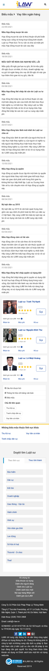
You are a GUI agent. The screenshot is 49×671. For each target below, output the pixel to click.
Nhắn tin (6, 322)
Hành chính (12, 512)
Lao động (11, 536)
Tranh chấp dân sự (13, 413)
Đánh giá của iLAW (24, 596)
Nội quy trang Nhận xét (24, 593)
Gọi (41, 311)
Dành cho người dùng (24, 584)
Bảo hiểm (11, 472)
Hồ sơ (36, 322)
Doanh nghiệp (13, 496)
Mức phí (21, 322)
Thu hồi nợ (10, 408)
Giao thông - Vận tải (15, 504)
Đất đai (10, 488)
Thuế (9, 560)
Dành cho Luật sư (24, 587)
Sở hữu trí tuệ (13, 544)
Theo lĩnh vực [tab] (14, 460)
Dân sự (10, 480)
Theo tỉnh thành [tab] (35, 460)
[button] (45, 4)
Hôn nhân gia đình (15, 528)
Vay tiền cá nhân (12, 418)
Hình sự (10, 520)
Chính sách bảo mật (24, 590)
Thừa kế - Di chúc (14, 552)
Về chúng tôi (24, 578)
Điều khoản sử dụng (24, 581)
